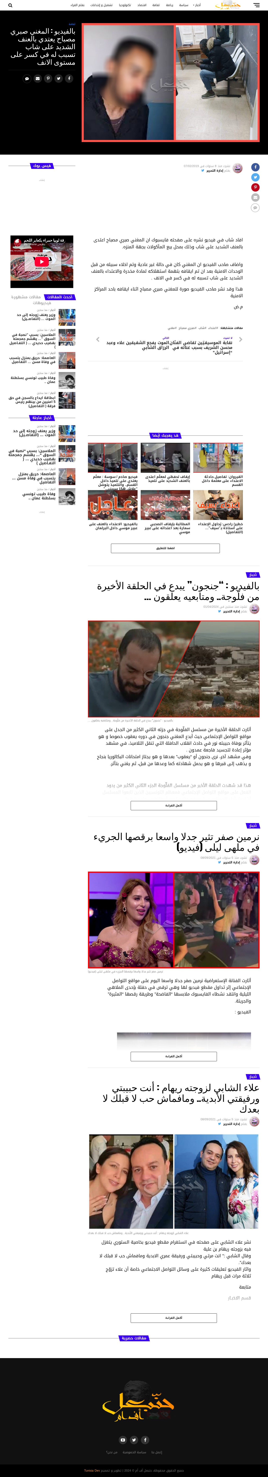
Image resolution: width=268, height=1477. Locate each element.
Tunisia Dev (92, 1470)
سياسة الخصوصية (134, 1452)
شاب (201, 328)
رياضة (169, 5)
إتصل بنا (156, 1452)
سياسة (183, 5)
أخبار (198, 5)
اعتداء (212, 328)
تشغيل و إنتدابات (101, 5)
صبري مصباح (187, 328)
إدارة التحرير (214, 171)
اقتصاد (141, 5)
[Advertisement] (165, 207)
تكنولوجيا (125, 5)
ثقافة (156, 5)
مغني (171, 328)
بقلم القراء (77, 5)
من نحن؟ (111, 1452)
